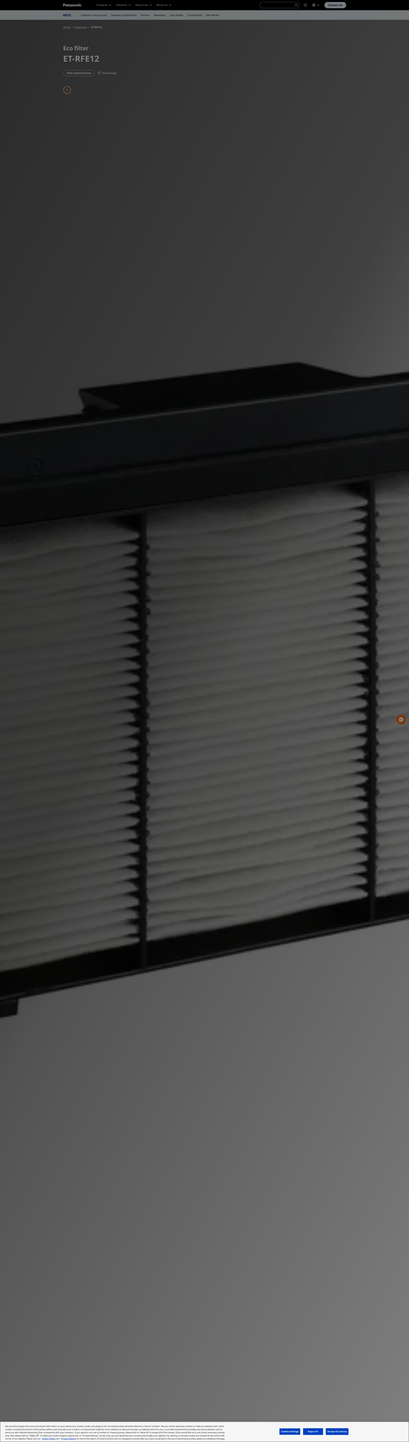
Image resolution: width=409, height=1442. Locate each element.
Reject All (313, 1431)
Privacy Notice (68, 1438)
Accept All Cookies (337, 1431)
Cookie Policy (48, 1438)
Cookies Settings (289, 1431)
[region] (204, 1432)
